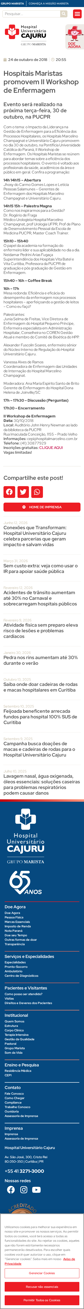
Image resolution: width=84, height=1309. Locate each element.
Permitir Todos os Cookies (42, 1300)
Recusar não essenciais (42, 1287)
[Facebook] (11, 1189)
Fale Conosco (14, 1094)
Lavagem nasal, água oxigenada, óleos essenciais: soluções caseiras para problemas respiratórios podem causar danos (42, 784)
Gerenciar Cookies (42, 1273)
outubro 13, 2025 (17, 679)
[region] (42, 1261)
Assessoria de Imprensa (21, 1116)
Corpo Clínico (14, 1030)
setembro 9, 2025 (18, 739)
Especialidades (15, 962)
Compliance (13, 1103)
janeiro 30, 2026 (17, 652)
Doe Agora (12, 913)
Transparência (15, 944)
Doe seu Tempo (16, 935)
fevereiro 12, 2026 (18, 587)
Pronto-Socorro (16, 967)
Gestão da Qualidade (20, 1039)
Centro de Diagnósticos (21, 976)
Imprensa (11, 1134)
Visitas (9, 999)
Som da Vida (13, 1053)
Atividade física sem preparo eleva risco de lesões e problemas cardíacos (41, 630)
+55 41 (24, 1171)
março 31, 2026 (16, 561)
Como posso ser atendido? (23, 994)
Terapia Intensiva (16, 1035)
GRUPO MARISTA (12, 3)
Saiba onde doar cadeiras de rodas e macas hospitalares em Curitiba (41, 687)
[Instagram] (23, 1189)
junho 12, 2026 (16, 522)
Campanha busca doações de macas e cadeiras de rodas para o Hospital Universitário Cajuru (39, 749)
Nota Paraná (13, 931)
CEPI (8, 1075)
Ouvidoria (12, 1111)
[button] (77, 13)
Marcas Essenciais (17, 922)
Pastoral (10, 1044)
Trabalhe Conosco (17, 1107)
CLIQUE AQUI (51, 447)
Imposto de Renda (18, 926)
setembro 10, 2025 (19, 706)
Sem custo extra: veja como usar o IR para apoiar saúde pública (41, 568)
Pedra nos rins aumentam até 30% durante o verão (41, 660)
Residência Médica (18, 1071)
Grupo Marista (15, 1048)
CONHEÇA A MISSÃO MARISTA (49, 3)
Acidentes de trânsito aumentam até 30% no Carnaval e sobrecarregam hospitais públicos (41, 598)
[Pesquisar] (63, 14)
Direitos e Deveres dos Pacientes (28, 1003)
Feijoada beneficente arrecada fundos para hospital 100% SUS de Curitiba (40, 716)
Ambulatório (13, 971)
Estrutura (11, 1026)
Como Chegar (14, 1098)
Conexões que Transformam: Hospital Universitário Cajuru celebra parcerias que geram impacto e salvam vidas (35, 536)
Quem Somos (14, 1021)
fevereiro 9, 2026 (18, 620)
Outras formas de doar (21, 940)
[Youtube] (36, 1189)
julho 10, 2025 (15, 771)
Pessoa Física (14, 917)
